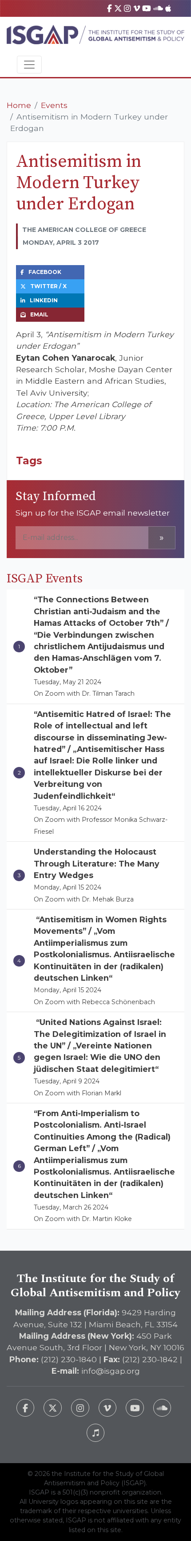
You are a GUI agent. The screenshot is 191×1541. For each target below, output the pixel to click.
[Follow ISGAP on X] (53, 1408)
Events (54, 105)
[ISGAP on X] (118, 8)
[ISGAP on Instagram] (127, 8)
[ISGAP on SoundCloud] (158, 8)
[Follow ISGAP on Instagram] (80, 1408)
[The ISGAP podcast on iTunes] (96, 1433)
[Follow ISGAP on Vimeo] (108, 1408)
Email (39, 314)
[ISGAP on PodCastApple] (168, 8)
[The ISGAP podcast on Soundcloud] (162, 1408)
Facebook (44, 272)
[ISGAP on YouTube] (146, 8)
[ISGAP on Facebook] (109, 8)
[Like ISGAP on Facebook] (25, 1408)
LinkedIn (44, 300)
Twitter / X (48, 286)
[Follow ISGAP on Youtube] (135, 1408)
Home (19, 105)
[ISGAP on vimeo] (136, 8)
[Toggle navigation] (29, 64)
